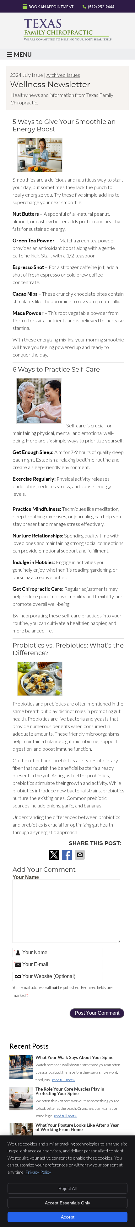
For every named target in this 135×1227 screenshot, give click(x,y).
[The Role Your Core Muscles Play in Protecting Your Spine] (21, 1100)
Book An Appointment (51, 7)
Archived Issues (63, 75)
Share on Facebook (67, 855)
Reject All (67, 1188)
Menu (23, 54)
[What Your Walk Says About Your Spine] (21, 1068)
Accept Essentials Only (67, 1202)
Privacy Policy (38, 1172)
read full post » (63, 1079)
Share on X (54, 855)
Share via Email (80, 855)
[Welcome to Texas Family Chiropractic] (67, 38)
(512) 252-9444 (101, 7)
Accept (67, 1216)
